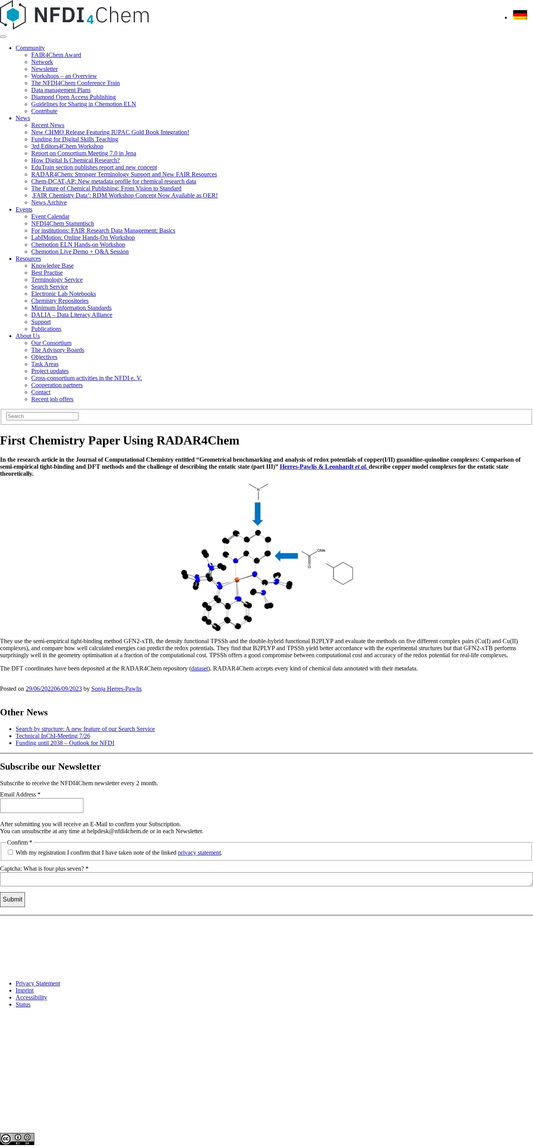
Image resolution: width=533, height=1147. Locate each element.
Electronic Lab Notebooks (63, 293)
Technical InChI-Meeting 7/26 (53, 736)
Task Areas (45, 364)
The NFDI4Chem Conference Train (75, 83)
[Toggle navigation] (3, 37)
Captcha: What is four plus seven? (44, 868)
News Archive (49, 202)
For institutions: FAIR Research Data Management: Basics (103, 230)
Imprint (25, 990)
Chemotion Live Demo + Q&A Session (80, 251)
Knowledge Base (52, 265)
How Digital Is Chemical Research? (75, 160)
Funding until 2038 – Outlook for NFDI (65, 743)
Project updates (50, 371)
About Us (28, 336)
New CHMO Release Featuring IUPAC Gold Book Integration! (110, 132)
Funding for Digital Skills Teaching (74, 139)
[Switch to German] (520, 17)
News (23, 118)
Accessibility (31, 997)
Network (42, 62)
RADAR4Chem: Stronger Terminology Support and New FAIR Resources (124, 174)
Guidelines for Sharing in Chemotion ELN (83, 104)
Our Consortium (51, 343)
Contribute (44, 111)
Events (24, 209)
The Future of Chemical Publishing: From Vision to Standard (106, 188)
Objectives (44, 357)
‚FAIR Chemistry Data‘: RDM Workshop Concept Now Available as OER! (124, 195)
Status (23, 1004)
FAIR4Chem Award (56, 55)
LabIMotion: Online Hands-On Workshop (83, 237)
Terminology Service (57, 279)
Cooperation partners (57, 385)
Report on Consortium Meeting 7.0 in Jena (83, 153)
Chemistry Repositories (60, 300)
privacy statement (199, 852)
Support (41, 321)
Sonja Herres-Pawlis (116, 688)
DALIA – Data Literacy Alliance (71, 314)
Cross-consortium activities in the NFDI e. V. (86, 378)
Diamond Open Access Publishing (73, 97)
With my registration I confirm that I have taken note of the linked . (118, 852)
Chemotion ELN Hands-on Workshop (78, 244)
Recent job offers (52, 399)
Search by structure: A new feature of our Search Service (85, 729)
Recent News (47, 125)
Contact (40, 392)
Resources (28, 258)
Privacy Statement (38, 983)
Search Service (49, 286)
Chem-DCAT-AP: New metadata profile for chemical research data (113, 181)
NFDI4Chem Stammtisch (62, 223)
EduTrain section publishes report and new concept (94, 167)
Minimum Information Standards (71, 307)
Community (30, 47)
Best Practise (47, 272)
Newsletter (44, 69)
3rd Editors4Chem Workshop (67, 146)
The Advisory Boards (57, 350)
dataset (199, 668)
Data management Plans (61, 90)
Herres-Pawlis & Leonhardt (323, 466)
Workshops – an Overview (64, 76)
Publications (46, 328)
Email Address (20, 794)
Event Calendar (50, 216)
